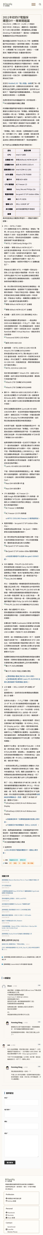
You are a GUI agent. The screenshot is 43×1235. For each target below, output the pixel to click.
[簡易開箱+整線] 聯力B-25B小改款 (20, 676)
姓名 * (6, 1098)
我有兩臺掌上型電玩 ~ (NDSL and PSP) (14, 898)
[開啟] (34, 4)
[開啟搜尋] (40, 4)
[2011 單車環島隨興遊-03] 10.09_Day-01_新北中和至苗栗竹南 (21, 948)
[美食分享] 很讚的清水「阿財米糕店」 (16, 944)
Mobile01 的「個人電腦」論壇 (20, 83)
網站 (5, 1121)
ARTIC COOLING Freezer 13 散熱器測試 (22, 518)
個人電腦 (30, 863)
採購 (24, 863)
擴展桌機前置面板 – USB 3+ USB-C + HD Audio (16, 915)
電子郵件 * (7, 1110)
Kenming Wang (16, 1022)
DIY (10, 863)
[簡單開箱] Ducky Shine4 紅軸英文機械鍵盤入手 (17, 934)
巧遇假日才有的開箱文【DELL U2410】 (22, 825)
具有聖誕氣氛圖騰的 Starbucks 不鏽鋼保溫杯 (16, 904)
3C (19, 863)
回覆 (39, 985)
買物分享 (23, 860)
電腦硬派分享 (13, 860)
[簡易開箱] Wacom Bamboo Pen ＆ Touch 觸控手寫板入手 (20, 880)
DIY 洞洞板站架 (6, 885)
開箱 (15, 863)
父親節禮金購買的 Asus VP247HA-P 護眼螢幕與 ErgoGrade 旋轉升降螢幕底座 (20, 892)
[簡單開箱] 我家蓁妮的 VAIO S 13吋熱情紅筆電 (16, 910)
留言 (6, 1133)
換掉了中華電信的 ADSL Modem (12, 921)
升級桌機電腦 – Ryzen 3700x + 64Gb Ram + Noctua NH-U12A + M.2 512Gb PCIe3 (19, 927)
